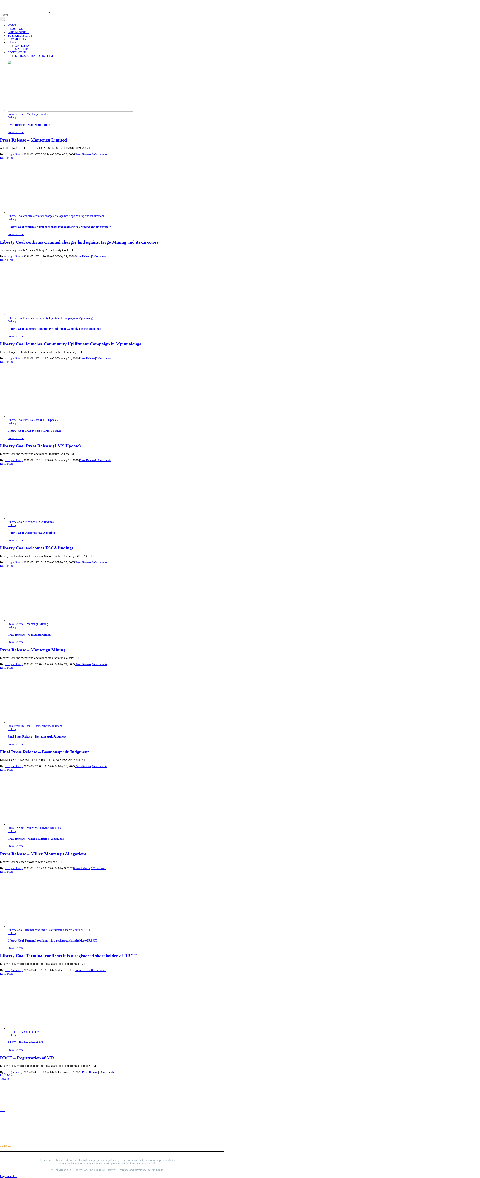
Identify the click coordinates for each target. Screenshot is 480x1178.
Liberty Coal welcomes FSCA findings (31, 521)
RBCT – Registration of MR (24, 1031)
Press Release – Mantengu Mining (28, 624)
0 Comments (99, 154)
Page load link (8, 1176)
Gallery (12, 117)
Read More (6, 157)
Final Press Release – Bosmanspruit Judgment (35, 725)
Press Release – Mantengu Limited (28, 114)
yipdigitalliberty (13, 154)
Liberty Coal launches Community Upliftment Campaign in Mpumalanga (51, 318)
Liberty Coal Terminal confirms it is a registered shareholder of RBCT (49, 929)
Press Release (16, 132)
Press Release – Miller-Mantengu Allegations (34, 827)
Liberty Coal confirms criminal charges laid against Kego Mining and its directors (56, 216)
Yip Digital (157, 1169)
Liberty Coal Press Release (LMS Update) (33, 420)
